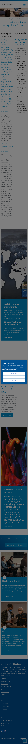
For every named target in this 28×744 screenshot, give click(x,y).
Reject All (14, 380)
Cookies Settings (14, 373)
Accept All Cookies (14, 376)
